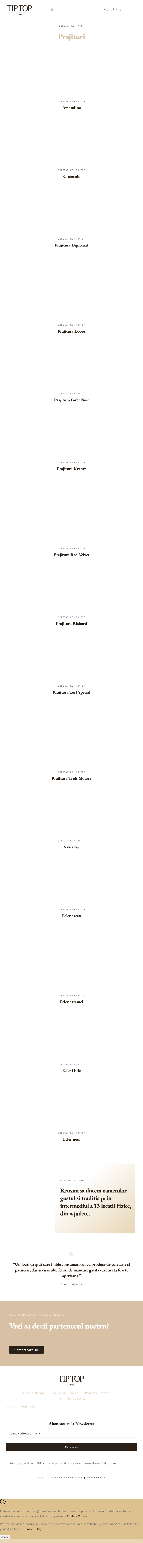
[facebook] (71, 1485)
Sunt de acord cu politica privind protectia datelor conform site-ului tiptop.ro (62, 1463)
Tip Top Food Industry (93, 1477)
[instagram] (64, 1485)
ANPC (9, 1406)
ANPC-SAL (28, 1406)
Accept (5, 1537)
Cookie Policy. (33, 1529)
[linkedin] (79, 1485)
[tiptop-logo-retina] (20, 4)
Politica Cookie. (77, 1516)
